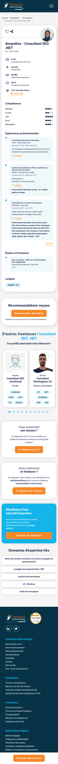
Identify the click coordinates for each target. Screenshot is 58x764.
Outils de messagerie (29, 591)
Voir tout (49, 243)
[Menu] (51, 6)
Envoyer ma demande (29, 535)
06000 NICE (15, 70)
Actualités (9, 658)
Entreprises (14, 18)
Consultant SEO (17, 62)
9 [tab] (43, 412)
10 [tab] (48, 412)
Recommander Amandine (29, 313)
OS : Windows (29, 584)
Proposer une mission (29, 758)
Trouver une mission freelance (18, 711)
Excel (7, 120)
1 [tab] (10, 412)
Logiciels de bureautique (29, 576)
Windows (9, 109)
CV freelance (27, 18)
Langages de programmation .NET (29, 569)
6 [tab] (31, 412)
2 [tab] (14, 412)
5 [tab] (26, 412)
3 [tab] (18, 412)
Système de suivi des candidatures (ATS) (22, 693)
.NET (7, 117)
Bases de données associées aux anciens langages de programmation (29, 560)
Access (8, 113)
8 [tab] (39, 412)
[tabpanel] (15, 378)
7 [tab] (35, 412)
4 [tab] (22, 412)
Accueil (5, 18)
